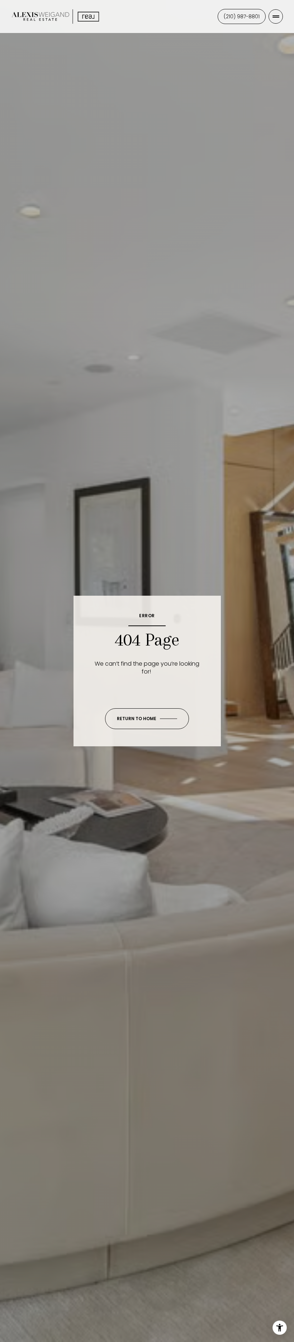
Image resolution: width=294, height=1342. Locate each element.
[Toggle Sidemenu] (276, 16)
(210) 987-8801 (242, 16)
